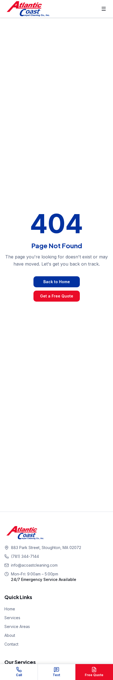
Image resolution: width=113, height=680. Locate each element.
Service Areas (17, 626)
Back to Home (56, 281)
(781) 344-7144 (25, 556)
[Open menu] (104, 9)
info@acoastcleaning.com (34, 565)
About (9, 635)
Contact (11, 644)
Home (9, 609)
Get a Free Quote (56, 296)
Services (12, 617)
